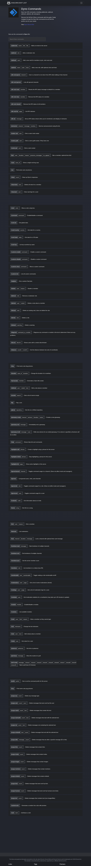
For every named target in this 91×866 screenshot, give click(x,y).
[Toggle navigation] (81, 3)
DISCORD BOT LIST (19, 3)
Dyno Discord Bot (29, 24)
